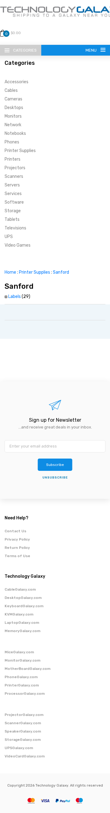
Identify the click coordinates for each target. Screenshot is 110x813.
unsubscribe (55, 477)
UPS (9, 236)
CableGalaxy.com (20, 589)
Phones (12, 142)
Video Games (18, 245)
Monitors (13, 116)
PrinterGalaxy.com (22, 685)
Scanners (14, 176)
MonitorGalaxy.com (22, 660)
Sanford (61, 272)
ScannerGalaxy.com (23, 723)
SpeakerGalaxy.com (23, 731)
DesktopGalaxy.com (23, 598)
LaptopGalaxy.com (22, 622)
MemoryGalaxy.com (22, 631)
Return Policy (17, 547)
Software (14, 202)
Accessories (16, 81)
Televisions (15, 228)
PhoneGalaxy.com (21, 677)
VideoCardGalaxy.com (25, 756)
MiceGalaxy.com (19, 652)
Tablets (12, 219)
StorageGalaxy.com (23, 739)
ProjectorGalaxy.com (24, 715)
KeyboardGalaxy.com (24, 606)
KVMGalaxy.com (19, 614)
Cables (11, 90)
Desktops (14, 107)
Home (10, 272)
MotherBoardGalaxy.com (27, 668)
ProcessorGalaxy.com (25, 693)
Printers (12, 159)
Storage (13, 210)
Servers (12, 185)
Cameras (13, 99)
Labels (14, 296)
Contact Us (15, 531)
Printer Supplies (20, 150)
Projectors (15, 167)
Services (13, 193)
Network (13, 124)
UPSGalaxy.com (19, 748)
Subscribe (55, 465)
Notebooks (15, 133)
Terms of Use (17, 556)
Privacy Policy (17, 539)
